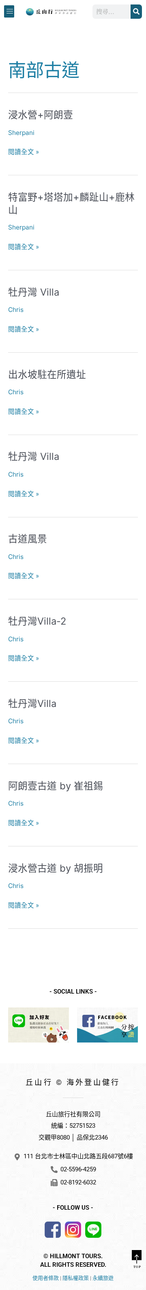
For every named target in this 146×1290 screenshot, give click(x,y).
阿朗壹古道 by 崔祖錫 (55, 786)
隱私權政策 (75, 1278)
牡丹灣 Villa (33, 292)
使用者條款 (45, 1278)
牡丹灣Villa (32, 703)
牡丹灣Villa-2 (37, 621)
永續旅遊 (103, 1278)
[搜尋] (136, 11)
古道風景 (27, 539)
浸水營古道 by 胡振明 (55, 868)
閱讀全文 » (23, 152)
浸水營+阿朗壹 (40, 115)
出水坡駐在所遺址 (47, 374)
